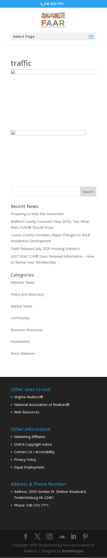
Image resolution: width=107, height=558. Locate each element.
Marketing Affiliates (29, 436)
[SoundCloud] (62, 537)
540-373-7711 (54, 4)
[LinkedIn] (73, 537)
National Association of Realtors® (41, 404)
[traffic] (48, 176)
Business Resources (27, 329)
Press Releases (23, 353)
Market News (21, 306)
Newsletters (20, 341)
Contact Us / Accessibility (34, 451)
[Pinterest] (85, 537)
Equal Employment (29, 467)
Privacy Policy (25, 459)
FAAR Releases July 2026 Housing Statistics (45, 248)
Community (20, 318)
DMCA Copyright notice (33, 444)
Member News (23, 282)
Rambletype (73, 551)
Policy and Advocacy (27, 294)
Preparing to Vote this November (37, 213)
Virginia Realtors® (28, 397)
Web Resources (26, 412)
